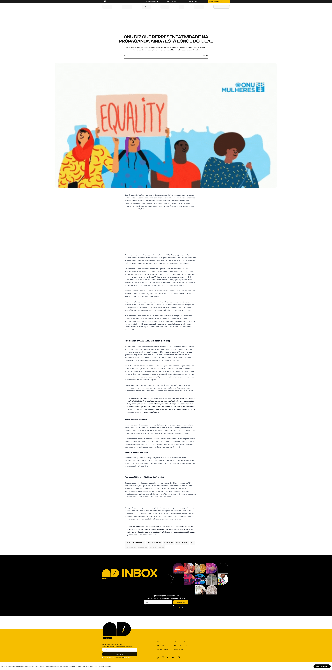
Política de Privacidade (180, 646)
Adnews (126, 55)
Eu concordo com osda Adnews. (179, 608)
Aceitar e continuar (322, 666)
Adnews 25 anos (162, 646)
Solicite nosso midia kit (180, 642)
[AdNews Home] (104, 1)
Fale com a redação (163, 650)
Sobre (158, 642)
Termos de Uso (177, 608)
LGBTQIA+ (131, 274)
